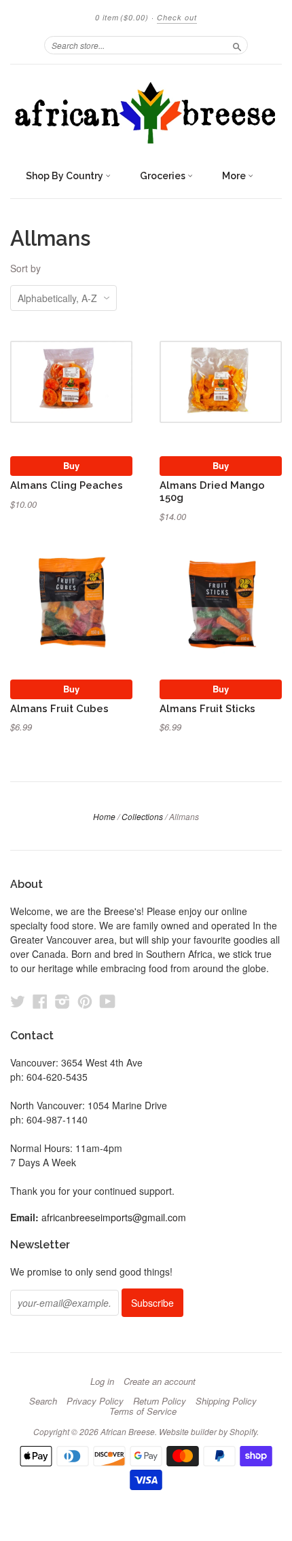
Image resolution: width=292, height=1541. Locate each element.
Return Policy (159, 1401)
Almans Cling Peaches (66, 485)
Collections (142, 816)
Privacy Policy (95, 1401)
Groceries (163, 175)
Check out (177, 17)
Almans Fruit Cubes (59, 708)
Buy (71, 465)
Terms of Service (143, 1411)
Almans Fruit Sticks (207, 708)
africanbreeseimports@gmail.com (113, 1217)
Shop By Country (65, 175)
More (235, 175)
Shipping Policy (226, 1401)
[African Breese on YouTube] (107, 1001)
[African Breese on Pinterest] (84, 1001)
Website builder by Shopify (208, 1431)
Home (104, 816)
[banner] (146, 113)
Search (43, 1401)
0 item (122, 17)
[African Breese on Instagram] (62, 1001)
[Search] (237, 45)
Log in (102, 1381)
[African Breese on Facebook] (40, 1001)
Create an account (160, 1381)
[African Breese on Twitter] (17, 1001)
